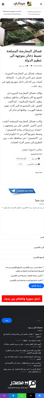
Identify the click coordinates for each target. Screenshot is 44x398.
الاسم (42, 237)
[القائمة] (3, 4)
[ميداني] (22, 4)
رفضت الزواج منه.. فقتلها (32, 340)
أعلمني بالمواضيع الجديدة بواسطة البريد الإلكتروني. (25, 280)
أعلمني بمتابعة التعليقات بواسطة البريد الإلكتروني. (26, 276)
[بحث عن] (41, 4)
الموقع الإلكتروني (38, 257)
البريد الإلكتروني (39, 247)
